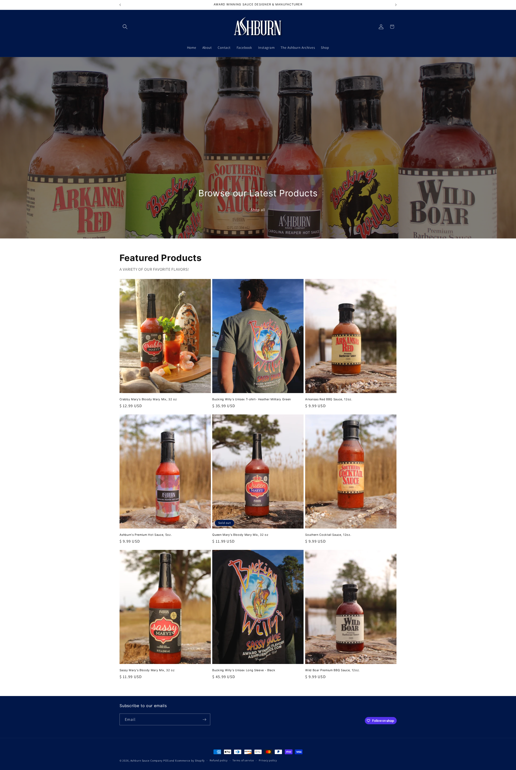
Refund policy (218, 760)
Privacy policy (268, 760)
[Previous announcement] (120, 5)
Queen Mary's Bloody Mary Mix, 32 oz (240, 534)
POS (166, 760)
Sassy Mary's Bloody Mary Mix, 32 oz (147, 670)
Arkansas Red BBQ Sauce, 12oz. (328, 399)
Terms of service (243, 760)
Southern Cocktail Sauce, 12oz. (328, 534)
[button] (125, 26)
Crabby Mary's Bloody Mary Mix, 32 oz (148, 399)
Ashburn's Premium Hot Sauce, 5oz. (146, 534)
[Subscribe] (204, 719)
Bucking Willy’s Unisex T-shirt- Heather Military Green (251, 399)
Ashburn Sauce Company (146, 760)
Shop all (258, 209)
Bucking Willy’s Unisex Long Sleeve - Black (243, 670)
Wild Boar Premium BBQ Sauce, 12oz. (332, 670)
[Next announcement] (395, 5)
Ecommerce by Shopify (190, 760)
